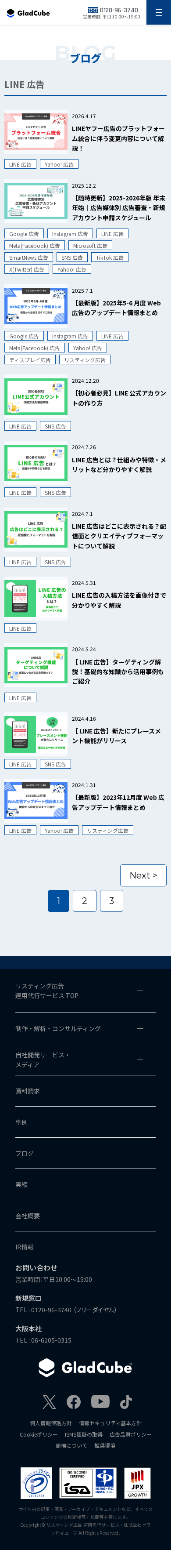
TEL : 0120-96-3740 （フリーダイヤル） (66, 1309)
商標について (71, 1445)
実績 (21, 1184)
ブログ (24, 1153)
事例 (21, 1122)
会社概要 (27, 1216)
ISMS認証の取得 (84, 1434)
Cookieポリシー (39, 1434)
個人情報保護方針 (51, 1423)
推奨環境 (104, 1445)
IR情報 (24, 1247)
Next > (143, 875)
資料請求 (27, 1091)
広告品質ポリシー (131, 1434)
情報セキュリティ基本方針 (110, 1423)
